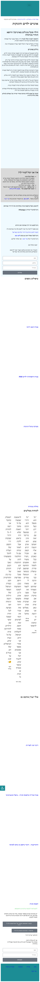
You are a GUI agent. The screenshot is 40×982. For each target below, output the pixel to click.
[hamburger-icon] (29, 5)
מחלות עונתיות (33, 506)
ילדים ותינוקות (21, 19)
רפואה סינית (34, 904)
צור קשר (6, 199)
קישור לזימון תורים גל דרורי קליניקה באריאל (25, 232)
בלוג (35, 967)
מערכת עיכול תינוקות (31, 426)
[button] (21, 687)
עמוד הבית (35, 19)
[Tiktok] (10, 977)
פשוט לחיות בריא (15, 189)
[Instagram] (16, 977)
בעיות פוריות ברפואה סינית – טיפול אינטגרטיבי (22, 795)
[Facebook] (23, 977)
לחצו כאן (17, 235)
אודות (28, 967)
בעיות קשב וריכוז (32, 327)
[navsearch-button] (25, 5)
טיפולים (29, 19)
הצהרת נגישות (10, 967)
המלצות (20, 967)
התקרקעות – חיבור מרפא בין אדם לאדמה (23, 845)
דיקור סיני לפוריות (32, 745)
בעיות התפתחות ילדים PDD (28, 377)
